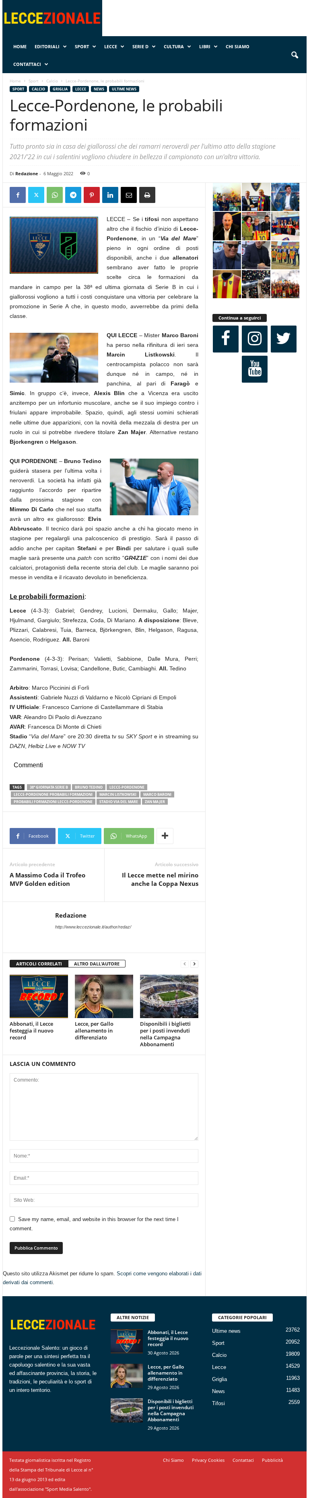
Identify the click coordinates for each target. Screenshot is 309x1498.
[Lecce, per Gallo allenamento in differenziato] (104, 996)
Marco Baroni (157, 794)
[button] (294, 55)
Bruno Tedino (89, 787)
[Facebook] (18, 195)
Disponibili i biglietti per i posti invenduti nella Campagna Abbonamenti (165, 1034)
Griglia (60, 89)
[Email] (129, 195)
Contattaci (27, 64)
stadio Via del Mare (118, 801)
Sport (82, 46)
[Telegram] (73, 195)
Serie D (140, 46)
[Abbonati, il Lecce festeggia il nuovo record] (39, 996)
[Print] (147, 195)
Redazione (26, 173)
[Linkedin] (110, 195)
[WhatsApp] (55, 195)
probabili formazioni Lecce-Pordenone (53, 801)
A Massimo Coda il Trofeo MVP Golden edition (47, 879)
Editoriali (47, 46)
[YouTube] (255, 369)
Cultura (174, 46)
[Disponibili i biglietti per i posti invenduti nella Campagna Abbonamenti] (169, 996)
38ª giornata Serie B (49, 787)
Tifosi (218, 1403)
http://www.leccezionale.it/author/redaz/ (93, 926)
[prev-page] (185, 964)
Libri (204, 46)
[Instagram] (255, 339)
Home (20, 46)
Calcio (52, 81)
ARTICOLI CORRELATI (39, 964)
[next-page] (194, 964)
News (99, 89)
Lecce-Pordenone (126, 787)
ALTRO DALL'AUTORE (96, 964)
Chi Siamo (237, 46)
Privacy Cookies (208, 1460)
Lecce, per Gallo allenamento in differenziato (94, 1030)
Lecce (110, 46)
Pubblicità (272, 1460)
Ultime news (124, 89)
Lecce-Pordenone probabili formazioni (53, 794)
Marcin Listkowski (117, 794)
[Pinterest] (92, 195)
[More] (165, 836)
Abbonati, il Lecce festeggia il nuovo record (32, 1030)
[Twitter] (36, 195)
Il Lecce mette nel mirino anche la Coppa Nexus (160, 879)
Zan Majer (155, 801)
